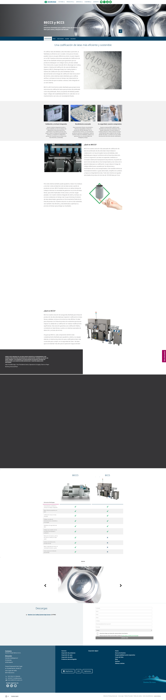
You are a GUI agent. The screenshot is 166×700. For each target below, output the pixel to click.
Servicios (79, 2)
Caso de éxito (60, 38)
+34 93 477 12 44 (12, 678)
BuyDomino (69, 671)
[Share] (120, 31)
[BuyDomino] (101, 2)
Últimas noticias (120, 663)
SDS (78, 671)
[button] (45, 585)
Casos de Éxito (119, 657)
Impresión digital (93, 651)
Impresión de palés (67, 657)
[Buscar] (104, 2)
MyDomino (87, 671)
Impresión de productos (68, 653)
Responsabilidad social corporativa (125, 655)
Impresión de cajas (66, 655)
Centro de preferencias (148, 696)
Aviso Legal (120, 696)
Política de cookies (138, 696)
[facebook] (7, 685)
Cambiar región (14, 696)
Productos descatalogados (69, 659)
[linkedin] (11, 685)
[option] (83, 585)
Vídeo (54, 38)
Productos (70, 2)
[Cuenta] (107, 2)
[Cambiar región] (110, 2)
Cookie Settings (157, 696)
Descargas (73, 38)
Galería (67, 38)
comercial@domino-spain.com (14, 680)
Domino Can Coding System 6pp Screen (39, 614)
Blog (116, 659)
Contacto (96, 2)
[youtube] (15, 685)
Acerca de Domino (120, 653)
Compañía (87, 2)
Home (117, 651)
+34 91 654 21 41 (12, 676)
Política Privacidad (128, 696)
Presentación (48, 38)
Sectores (61, 2)
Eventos (117, 661)
